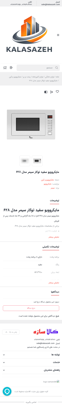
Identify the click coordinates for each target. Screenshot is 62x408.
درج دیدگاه (31, 308)
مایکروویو (47, 183)
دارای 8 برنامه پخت (34, 257)
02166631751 (15, 4)
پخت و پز (26, 76)
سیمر (53, 188)
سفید (40, 264)
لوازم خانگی (49, 76)
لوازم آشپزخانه (37, 76)
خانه (57, 76)
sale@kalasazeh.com (50, 4)
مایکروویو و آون (15, 76)
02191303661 (27, 4)
